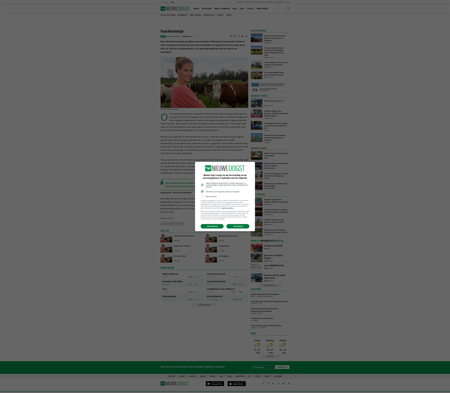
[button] (225, 196)
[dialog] (225, 196)
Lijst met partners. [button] (228, 208)
